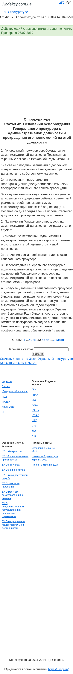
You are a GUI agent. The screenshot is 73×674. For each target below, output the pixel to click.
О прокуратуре (16, 12)
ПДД (4, 396)
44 (47, 340)
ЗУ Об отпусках (11, 464)
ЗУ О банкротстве (12, 451)
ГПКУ (35, 394)
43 (43, 340)
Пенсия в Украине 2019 (45, 464)
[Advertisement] (36, 78)
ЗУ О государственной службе (15, 477)
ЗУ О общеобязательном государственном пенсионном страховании (13, 510)
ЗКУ (34, 400)
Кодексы (7, 381)
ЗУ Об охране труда (13, 469)
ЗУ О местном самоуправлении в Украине (12, 495)
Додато (58, 340)
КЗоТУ (35, 410)
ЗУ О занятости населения (10, 485)
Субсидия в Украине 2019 (43, 450)
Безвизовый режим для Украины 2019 (45, 458)
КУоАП (35, 415)
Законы (6, 386)
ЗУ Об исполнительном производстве (15, 458)
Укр (61, 2)
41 (34, 340)
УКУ (34, 430)
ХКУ (34, 435)
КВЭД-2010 (8, 406)
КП (3, 412)
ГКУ (34, 389)
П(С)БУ (6, 401)
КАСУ (35, 405)
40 (30, 340)
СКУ (34, 425)
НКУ (34, 420)
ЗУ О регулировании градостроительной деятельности (13, 524)
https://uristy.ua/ (58, 669)
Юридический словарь (15, 391)
